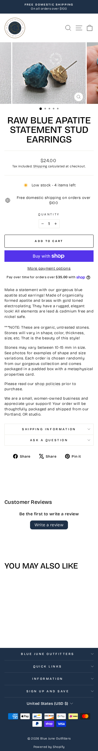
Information (47, 679)
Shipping (40, 166)
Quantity (49, 214)
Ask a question (49, 440)
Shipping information (49, 429)
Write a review (49, 524)
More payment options (49, 268)
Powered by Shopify (49, 747)
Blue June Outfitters (47, 654)
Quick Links (47, 666)
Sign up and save (47, 691)
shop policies (48, 383)
